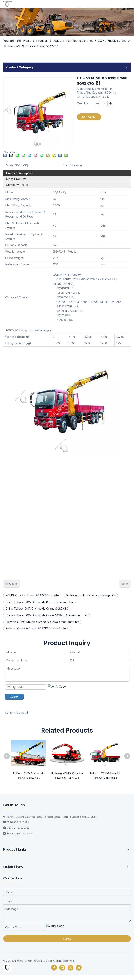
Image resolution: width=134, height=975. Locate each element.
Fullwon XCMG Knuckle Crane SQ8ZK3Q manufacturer (42, 622)
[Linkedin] (62, 968)
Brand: (67, 165)
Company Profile (17, 184)
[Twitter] (70, 968)
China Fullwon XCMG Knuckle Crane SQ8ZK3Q (37, 608)
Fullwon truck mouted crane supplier (91, 595)
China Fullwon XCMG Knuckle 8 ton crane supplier (39, 602)
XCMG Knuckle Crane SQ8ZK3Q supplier (33, 595)
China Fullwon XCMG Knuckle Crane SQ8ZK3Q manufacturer (46, 615)
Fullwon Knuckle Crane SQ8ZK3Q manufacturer (38, 628)
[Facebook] (54, 968)
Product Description (19, 173)
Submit (14, 696)
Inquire (91, 117)
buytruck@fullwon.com (20, 833)
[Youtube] (79, 968)
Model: (10, 165)
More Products (16, 179)
